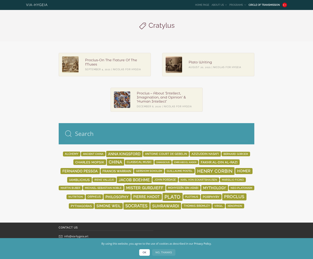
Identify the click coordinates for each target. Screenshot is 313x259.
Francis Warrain (117, 171)
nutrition (75, 196)
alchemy (71, 153)
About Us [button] (218, 4)
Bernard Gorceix (236, 154)
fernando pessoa (80, 171)
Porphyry (211, 197)
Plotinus (191, 196)
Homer (244, 171)
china (115, 162)
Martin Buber (70, 187)
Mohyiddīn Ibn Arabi (183, 187)
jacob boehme (134, 180)
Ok (144, 252)
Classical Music (139, 162)
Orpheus (94, 196)
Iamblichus (79, 180)
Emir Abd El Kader (185, 162)
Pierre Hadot (146, 197)
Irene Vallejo (104, 179)
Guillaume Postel (180, 171)
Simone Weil (109, 206)
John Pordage (165, 179)
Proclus (234, 196)
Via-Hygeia (37, 5)
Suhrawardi (165, 206)
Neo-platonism (241, 187)
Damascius (163, 162)
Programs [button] (236, 4)
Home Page (202, 4)
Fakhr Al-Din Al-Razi (219, 162)
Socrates (136, 205)
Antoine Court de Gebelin (166, 153)
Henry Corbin (215, 171)
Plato (172, 197)
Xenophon (235, 205)
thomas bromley (197, 205)
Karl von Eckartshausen (199, 179)
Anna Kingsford (124, 154)
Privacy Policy (202, 243)
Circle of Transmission (264, 4)
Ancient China (93, 154)
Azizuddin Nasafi (205, 153)
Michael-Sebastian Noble (103, 187)
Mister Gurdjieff (145, 188)
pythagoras (81, 206)
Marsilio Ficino (233, 179)
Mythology (214, 188)
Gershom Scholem (149, 171)
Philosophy (117, 197)
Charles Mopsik (89, 162)
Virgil (218, 205)
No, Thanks (164, 252)
